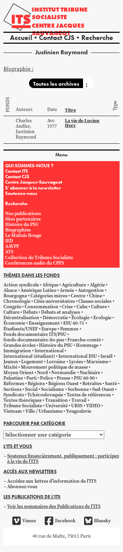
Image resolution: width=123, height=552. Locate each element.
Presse (63, 378)
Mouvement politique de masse (54, 367)
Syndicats (13, 395)
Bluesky (102, 521)
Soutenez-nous (21, 193)
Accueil (21, 37)
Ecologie (102, 317)
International (49, 351)
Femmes (69, 329)
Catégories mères (48, 296)
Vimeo (29, 521)
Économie (14, 323)
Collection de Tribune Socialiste (39, 257)
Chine (95, 296)
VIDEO (93, 405)
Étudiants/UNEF (20, 329)
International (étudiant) (29, 356)
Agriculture (74, 285)
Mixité (10, 367)
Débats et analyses (60, 312)
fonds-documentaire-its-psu (33, 340)
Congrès (12, 306)
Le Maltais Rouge (23, 235)
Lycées (76, 361)
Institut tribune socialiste (59, 13)
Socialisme (52, 389)
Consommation (41, 306)
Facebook (65, 521)
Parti (31, 378)
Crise (67, 306)
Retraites (91, 383)
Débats (30, 312)
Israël (106, 356)
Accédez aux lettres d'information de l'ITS (51, 481)
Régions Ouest (63, 383)
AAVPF (12, 246)
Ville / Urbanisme (44, 411)
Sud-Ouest (103, 389)
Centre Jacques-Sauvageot (33, 182)
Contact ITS (16, 171)
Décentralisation (21, 317)
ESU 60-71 (73, 323)
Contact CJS (56, 37)
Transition (56, 400)
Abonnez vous (22, 486)
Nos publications (23, 213)
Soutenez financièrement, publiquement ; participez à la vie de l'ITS (63, 459)
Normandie (63, 372)
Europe (49, 329)
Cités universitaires (54, 301)
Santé (111, 383)
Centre (78, 296)
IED (9, 241)
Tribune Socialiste (22, 405)
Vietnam (12, 411)
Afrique (50, 285)
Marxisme (97, 361)
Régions (36, 383)
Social (31, 389)
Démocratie (55, 317)
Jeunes (10, 361)
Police (46, 378)
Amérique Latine (38, 290)
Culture (99, 306)
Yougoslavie (78, 411)
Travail (78, 400)
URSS (76, 405)
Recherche (97, 37)
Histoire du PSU (22, 224)
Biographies (18, 230)
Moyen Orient (18, 372)
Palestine (13, 378)
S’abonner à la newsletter (33, 188)
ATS (9, 252)
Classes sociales (94, 301)
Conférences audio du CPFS (34, 263)
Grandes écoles (19, 345)
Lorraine (55, 361)
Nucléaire (90, 372)
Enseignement (44, 323)
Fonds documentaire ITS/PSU (34, 334)
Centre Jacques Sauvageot (58, 29)
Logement (32, 361)
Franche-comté (84, 340)
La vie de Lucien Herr (82, 123)
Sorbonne (78, 389)
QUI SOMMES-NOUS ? (29, 165)
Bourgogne (15, 296)
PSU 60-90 (84, 378)
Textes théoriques (22, 400)
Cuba (82, 306)
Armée (67, 290)
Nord (42, 372)
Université (56, 405)
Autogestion (91, 290)
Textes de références (89, 395)
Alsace (10, 290)
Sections (12, 389)
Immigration (17, 351)
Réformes (13, 383)
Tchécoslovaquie (45, 395)
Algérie (97, 285)
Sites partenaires (23, 219)
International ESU (77, 356)
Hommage (87, 345)
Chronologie (16, 301)
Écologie (80, 317)
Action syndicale (21, 285)
